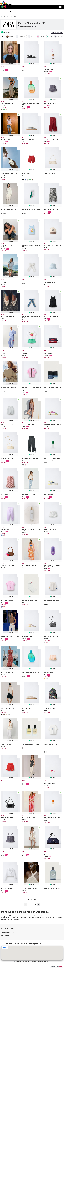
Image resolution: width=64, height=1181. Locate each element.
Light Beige (6, 109)
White (46, 678)
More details (5, 935)
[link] (32, 11)
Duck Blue (25, 179)
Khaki (4, 109)
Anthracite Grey (23, 464)
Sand (6, 714)
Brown (1, 109)
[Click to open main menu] (60, 7)
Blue (1, 535)
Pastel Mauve (1, 606)
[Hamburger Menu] (10, 11)
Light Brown (32, 179)
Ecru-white (9, 714)
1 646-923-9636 (25, 26)
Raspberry (4, 606)
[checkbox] (10, 36)
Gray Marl (27, 179)
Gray (44, 642)
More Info (37, 26)
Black (23, 179)
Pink (4, 535)
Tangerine (44, 678)
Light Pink (25, 464)
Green (30, 179)
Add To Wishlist (18, 42)
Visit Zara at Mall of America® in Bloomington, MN (33, 961)
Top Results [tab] (57, 32)
